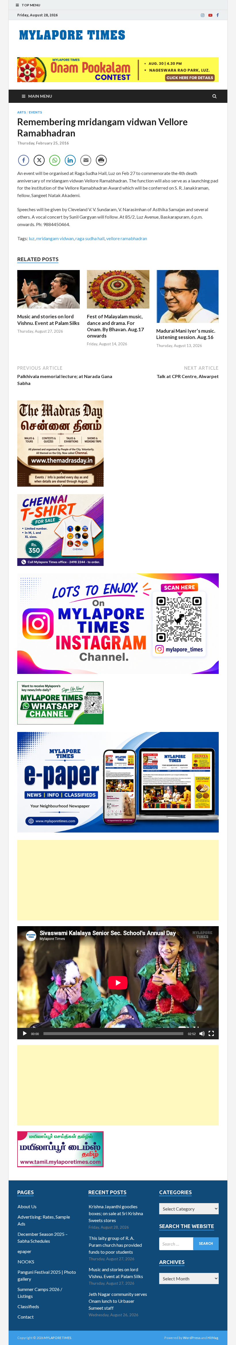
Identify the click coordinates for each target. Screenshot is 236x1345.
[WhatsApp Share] (54, 160)
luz (32, 238)
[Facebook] (217, 15)
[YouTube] (210, 15)
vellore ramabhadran (126, 238)
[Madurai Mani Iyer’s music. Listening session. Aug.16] (187, 324)
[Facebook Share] (23, 160)
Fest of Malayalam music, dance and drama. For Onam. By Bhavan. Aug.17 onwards (115, 325)
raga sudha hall (89, 238)
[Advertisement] (118, 880)
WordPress (192, 1338)
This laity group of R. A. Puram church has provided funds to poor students (115, 1245)
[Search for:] (189, 1243)
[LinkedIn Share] (70, 160)
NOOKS (26, 1261)
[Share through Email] (85, 160)
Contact (26, 1316)
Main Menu (40, 96)
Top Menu (31, 5)
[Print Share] (101, 160)
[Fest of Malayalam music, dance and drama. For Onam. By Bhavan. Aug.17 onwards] (118, 310)
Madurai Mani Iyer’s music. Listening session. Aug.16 (185, 334)
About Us (27, 1206)
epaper (24, 1251)
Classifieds (28, 1306)
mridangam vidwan (55, 238)
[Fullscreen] (211, 1033)
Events (35, 112)
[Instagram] (202, 15)
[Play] (25, 1033)
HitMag (213, 1338)
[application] (118, 982)
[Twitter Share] (39, 160)
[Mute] (202, 1033)
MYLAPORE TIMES (57, 1338)
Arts (21, 112)
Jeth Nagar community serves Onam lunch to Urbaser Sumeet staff (118, 1301)
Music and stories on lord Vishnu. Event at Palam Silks (48, 319)
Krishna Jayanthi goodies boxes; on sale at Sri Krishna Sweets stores (116, 1213)
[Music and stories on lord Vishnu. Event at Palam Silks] (48, 310)
